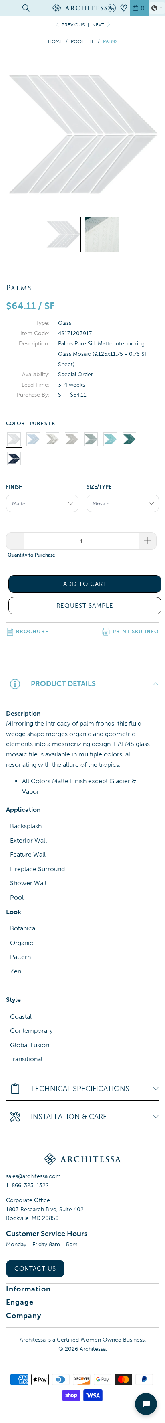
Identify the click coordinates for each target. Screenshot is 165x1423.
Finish (14, 487)
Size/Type (99, 487)
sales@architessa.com (33, 1176)
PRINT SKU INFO (136, 631)
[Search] (25, 8)
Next (98, 25)
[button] (157, 8)
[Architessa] (82, 8)
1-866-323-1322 (27, 1185)
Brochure (32, 631)
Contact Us (35, 1268)
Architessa (93, 1349)
